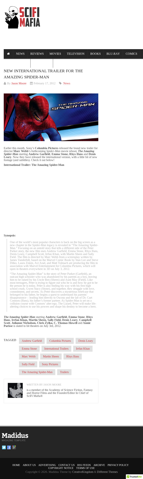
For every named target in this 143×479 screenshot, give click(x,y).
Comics (131, 53)
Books (95, 53)
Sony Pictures (50, 364)
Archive (99, 465)
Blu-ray (113, 53)
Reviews (37, 53)
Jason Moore (18, 83)
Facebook (9, 447)
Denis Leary (85, 340)
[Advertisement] (75, 42)
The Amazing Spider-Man (37, 372)
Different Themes (107, 471)
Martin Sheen (51, 356)
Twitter (4, 447)
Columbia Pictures (60, 340)
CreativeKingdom (82, 471)
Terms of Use (85, 468)
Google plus (14, 447)
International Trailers (56, 348)
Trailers (64, 372)
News (20, 53)
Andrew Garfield (32, 340)
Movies (55, 53)
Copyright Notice (61, 468)
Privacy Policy (118, 465)
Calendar (41, 63)
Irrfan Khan (83, 348)
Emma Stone (29, 348)
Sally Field (28, 364)
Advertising (47, 465)
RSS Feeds (84, 465)
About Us (29, 465)
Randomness (17, 63)
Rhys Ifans (72, 356)
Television (76, 53)
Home (16, 465)
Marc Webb (29, 356)
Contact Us (66, 465)
